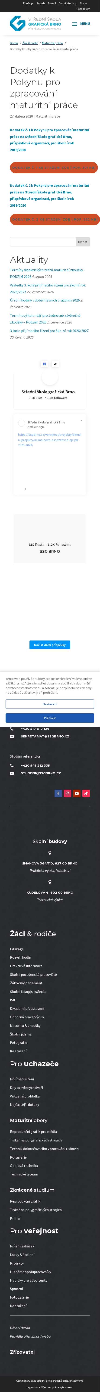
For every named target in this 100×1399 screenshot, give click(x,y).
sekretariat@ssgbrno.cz (45, 736)
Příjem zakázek (22, 1246)
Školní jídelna (21, 1034)
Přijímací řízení (22, 1079)
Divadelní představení (27, 1008)
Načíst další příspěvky (50, 645)
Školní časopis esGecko (28, 991)
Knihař (15, 1218)
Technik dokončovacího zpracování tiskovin (44, 1148)
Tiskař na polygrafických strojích (36, 1140)
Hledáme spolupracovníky (30, 1271)
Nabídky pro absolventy (28, 1280)
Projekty (17, 1263)
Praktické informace (26, 966)
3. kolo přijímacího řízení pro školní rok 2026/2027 (49, 330)
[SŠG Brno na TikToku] (86, 793)
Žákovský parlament (26, 983)
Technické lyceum (24, 1174)
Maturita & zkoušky (25, 1025)
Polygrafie (18, 1157)
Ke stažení (18, 1051)
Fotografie (18, 1042)
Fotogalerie (19, 1297)
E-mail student (67, 3)
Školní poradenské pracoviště (33, 974)
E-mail (52, 3)
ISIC (13, 1000)
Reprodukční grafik (25, 1201)
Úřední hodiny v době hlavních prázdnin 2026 (45, 300)
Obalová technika (24, 1165)
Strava (83, 3)
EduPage (28, 3)
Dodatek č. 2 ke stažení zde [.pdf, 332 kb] (55, 219)
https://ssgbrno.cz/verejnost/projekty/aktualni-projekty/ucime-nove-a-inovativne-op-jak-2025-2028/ (49, 439)
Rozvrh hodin (20, 957)
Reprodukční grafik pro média (33, 1131)
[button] (44, 364)
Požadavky (83, 8)
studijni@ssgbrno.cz (41, 773)
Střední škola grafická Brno (48, 392)
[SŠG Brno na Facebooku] (58, 793)
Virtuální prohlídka (25, 1096)
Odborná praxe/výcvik (27, 1017)
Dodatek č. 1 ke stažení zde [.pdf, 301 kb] (54, 167)
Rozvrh (41, 3)
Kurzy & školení (22, 1254)
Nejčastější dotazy (24, 1104)
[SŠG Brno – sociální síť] (77, 793)
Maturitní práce (47, 116)
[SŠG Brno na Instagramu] (67, 793)
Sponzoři (17, 1288)
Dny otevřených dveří (26, 1087)
